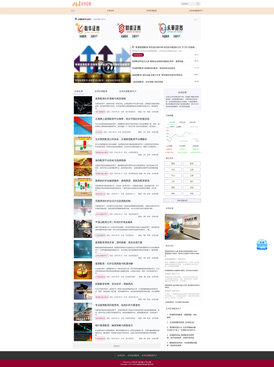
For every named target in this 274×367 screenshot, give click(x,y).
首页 (72, 10)
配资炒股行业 (100, 194)
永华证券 (110, 10)
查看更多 (117, 346)
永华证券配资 (151, 10)
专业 (173, 169)
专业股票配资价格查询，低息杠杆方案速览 (117, 305)
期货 (173, 187)
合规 (192, 169)
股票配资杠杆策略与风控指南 (110, 98)
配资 (192, 163)
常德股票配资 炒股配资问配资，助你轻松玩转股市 (99, 80)
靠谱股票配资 (138, 55)
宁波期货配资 (100, 235)
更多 (195, 19)
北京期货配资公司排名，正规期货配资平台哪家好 (121, 139)
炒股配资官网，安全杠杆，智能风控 (114, 283)
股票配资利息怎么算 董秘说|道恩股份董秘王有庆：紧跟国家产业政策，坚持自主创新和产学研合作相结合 (177, 61)
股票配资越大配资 (102, 152)
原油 (192, 187)
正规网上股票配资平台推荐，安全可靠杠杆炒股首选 (122, 118)
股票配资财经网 (142, 364)
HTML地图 (147, 362)
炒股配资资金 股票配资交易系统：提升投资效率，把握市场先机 (180, 336)
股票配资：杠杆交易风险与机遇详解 (114, 263)
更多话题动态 (182, 200)
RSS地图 (141, 362)
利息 (192, 193)
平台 (173, 175)
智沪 (192, 181)
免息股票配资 (100, 318)
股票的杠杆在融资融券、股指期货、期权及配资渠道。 (123, 180)
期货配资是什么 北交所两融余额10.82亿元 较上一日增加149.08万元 (181, 328)
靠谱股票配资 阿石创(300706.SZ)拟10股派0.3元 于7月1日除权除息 (167, 47)
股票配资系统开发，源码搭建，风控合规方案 (118, 242)
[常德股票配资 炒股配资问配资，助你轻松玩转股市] (102, 64)
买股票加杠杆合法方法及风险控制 (113, 200)
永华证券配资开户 (196, 10)
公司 (173, 181)
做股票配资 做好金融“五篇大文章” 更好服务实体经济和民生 (157, 74)
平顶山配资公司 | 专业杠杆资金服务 (114, 222)
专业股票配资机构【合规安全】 (182, 322)
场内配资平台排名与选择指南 (110, 160)
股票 (173, 163)
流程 (173, 193)
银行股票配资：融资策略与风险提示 (114, 325)
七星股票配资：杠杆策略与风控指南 (147, 81)
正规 (192, 175)
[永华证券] (82, 3)
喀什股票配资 (100, 112)
